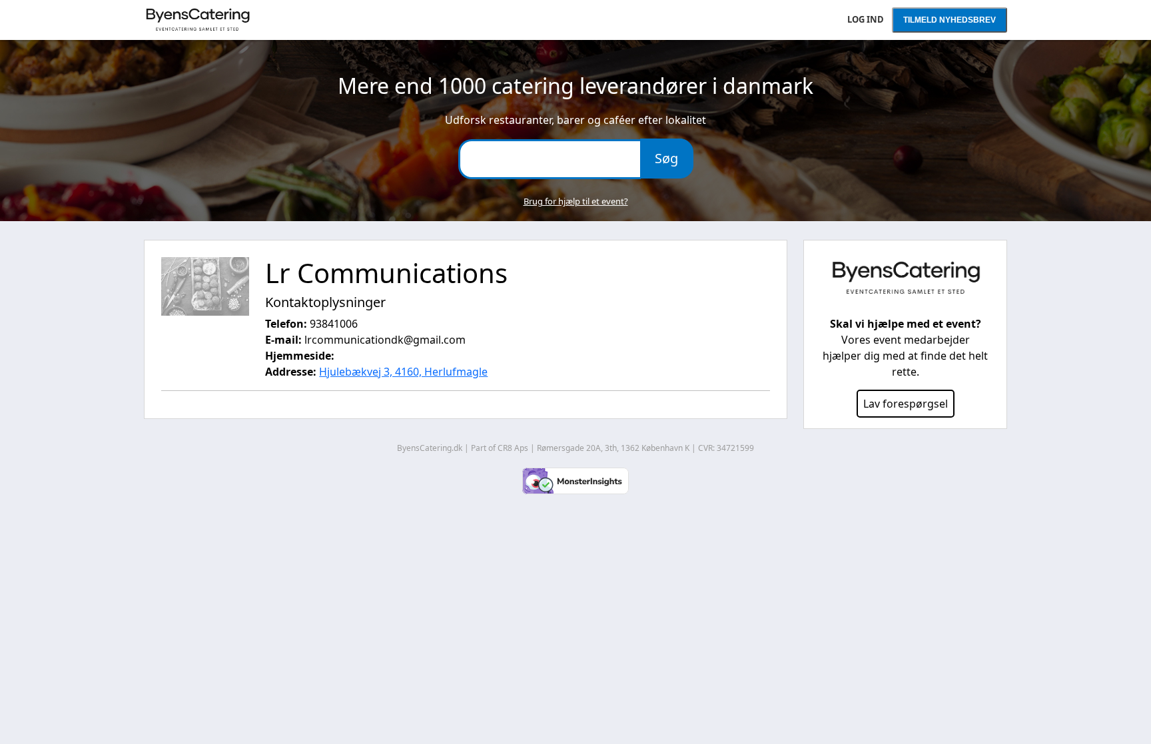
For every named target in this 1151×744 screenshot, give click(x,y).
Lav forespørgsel (905, 403)
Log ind (865, 19)
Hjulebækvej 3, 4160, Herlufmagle (403, 371)
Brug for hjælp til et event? (576, 201)
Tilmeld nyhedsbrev (949, 20)
